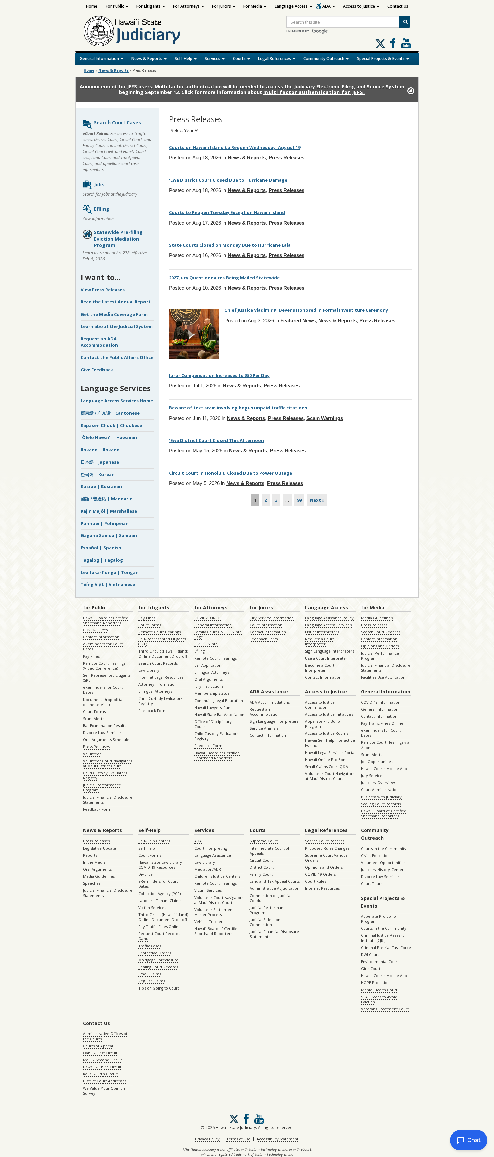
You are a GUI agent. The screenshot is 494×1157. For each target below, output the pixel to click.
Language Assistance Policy (329, 617)
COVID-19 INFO (207, 617)
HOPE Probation (375, 982)
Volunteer (92, 753)
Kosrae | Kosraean (101, 486)
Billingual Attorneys (211, 672)
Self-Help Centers (154, 840)
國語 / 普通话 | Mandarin (107, 499)
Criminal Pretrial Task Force (386, 947)
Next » (317, 500)
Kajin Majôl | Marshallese (109, 511)
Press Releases (286, 157)
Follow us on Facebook (393, 43)
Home (91, 6)
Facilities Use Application (383, 677)
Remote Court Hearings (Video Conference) (104, 666)
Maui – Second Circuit (102, 1059)
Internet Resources (322, 888)
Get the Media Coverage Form (114, 314)
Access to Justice (359, 6)
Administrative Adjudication (274, 888)
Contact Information (101, 636)
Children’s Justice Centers (217, 876)
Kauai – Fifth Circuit (100, 1073)
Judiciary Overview (378, 782)
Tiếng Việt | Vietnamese (108, 584)
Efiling (101, 209)
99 (299, 500)
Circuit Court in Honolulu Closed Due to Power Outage (230, 473)
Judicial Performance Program (102, 787)
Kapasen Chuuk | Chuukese (111, 425)
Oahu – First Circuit (100, 1052)
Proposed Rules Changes (327, 848)
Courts (240, 58)
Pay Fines (91, 656)
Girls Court (370, 968)
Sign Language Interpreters (329, 651)
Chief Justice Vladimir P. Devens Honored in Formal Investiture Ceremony (306, 310)
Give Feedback (97, 370)
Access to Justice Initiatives (329, 714)
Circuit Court (261, 860)
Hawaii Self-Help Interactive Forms (330, 743)
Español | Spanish (101, 548)
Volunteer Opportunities (383, 862)
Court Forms (94, 711)
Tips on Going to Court (158, 988)
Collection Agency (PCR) (159, 893)
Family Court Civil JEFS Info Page (218, 634)
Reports (90, 855)
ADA (327, 6)
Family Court (261, 874)
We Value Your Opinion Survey (104, 1091)
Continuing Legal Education (218, 700)
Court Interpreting (210, 848)
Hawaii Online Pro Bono (326, 759)
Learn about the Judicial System (117, 326)
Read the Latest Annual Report (116, 302)
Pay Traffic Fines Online (382, 723)
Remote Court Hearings (159, 631)
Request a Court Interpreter (319, 641)
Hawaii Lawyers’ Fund (213, 707)
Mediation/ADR (207, 869)
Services (213, 58)
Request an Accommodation (265, 712)
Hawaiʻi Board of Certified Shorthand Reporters (105, 620)
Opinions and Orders (380, 645)
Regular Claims (151, 980)
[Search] (404, 22)
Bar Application (207, 665)
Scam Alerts (93, 718)
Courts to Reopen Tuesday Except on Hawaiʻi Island (227, 212)
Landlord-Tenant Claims (159, 900)
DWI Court (370, 954)
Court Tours (371, 883)
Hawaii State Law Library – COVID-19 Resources (161, 865)
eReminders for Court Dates (103, 646)
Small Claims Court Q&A (326, 766)
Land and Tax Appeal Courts (275, 881)
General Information (100, 58)
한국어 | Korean (98, 474)
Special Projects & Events (381, 58)
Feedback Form (97, 809)
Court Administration (380, 789)
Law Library (148, 670)
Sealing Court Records (381, 803)
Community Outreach (324, 58)
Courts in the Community (383, 848)
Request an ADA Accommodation (99, 342)
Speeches (91, 883)
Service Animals (264, 728)
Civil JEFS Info (206, 643)
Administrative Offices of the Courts (105, 1036)
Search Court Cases (117, 122)
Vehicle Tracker (208, 921)
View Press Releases (103, 290)
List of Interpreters (322, 631)
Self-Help (184, 58)
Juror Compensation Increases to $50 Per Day (219, 375)
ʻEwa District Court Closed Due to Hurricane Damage (228, 180)
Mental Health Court (379, 989)
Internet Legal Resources (160, 677)
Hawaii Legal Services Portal (330, 752)
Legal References (275, 58)
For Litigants (149, 6)
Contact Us (397, 6)
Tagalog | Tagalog (102, 560)
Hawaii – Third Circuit (102, 1066)
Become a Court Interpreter (319, 668)
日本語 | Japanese (100, 462)
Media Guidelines (377, 617)
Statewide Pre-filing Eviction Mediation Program (118, 238)
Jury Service (371, 775)
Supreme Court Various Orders (326, 858)
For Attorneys (187, 6)
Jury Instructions (208, 686)
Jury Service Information (272, 617)
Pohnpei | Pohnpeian (105, 523)
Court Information (266, 624)
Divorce (145, 874)
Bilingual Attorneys (155, 691)
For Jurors (222, 6)
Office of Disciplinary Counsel (213, 724)
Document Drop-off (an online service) (104, 702)
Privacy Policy (207, 1138)
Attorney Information (157, 684)
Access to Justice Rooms (326, 733)
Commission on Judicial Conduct (270, 898)
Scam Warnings (324, 418)
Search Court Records (158, 663)
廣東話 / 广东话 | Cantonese (110, 413)
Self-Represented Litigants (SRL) (106, 678)
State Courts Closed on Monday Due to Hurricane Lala (230, 245)
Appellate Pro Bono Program (322, 724)
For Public (115, 6)
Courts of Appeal (98, 1045)
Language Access (292, 6)
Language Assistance (212, 855)
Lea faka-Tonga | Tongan (110, 572)
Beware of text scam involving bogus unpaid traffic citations (238, 408)
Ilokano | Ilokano (100, 450)
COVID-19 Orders (320, 874)
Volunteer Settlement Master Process (214, 912)
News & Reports (147, 58)
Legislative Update (99, 848)
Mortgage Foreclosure (158, 959)
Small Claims (149, 973)
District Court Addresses (104, 1080)
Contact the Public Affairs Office (117, 357)
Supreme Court (264, 840)
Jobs (99, 184)
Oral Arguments (208, 679)
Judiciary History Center (382, 869)
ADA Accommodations (270, 702)
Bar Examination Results (104, 725)
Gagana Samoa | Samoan (109, 535)
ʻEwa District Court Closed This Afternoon (216, 440)
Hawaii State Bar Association (219, 714)
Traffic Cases (149, 945)
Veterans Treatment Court (385, 1008)
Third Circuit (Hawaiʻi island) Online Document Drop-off (163, 653)
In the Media (94, 862)
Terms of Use (238, 1138)
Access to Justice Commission (320, 705)
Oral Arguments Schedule (106, 739)
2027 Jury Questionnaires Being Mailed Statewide (224, 278)
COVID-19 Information (380, 702)
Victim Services (152, 907)
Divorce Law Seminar (102, 732)
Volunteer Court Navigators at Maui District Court (107, 763)
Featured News (298, 320)
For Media (253, 6)
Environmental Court (380, 961)
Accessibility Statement (277, 1138)
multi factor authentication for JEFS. (314, 92)
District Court (262, 867)
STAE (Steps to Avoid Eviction (379, 999)
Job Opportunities (377, 761)
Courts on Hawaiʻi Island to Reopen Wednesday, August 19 (234, 147)
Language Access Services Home (117, 401)
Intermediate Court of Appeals (269, 851)
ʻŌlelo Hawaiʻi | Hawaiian (109, 437)
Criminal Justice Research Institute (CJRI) (384, 938)
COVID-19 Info (95, 629)
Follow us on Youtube (406, 43)
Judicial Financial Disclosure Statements (107, 799)
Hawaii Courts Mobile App (384, 768)
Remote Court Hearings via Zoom (385, 745)
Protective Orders (154, 952)
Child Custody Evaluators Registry (105, 775)
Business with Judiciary (381, 796)
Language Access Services (328, 624)
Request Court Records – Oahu (160, 936)
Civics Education (375, 855)
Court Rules (315, 881)
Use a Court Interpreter (326, 658)
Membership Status (211, 693)
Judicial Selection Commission (265, 922)
